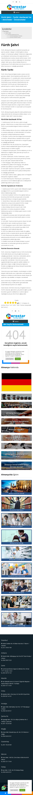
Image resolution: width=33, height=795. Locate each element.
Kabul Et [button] (22, 790)
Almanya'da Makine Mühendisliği (16, 625)
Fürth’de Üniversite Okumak (15, 37)
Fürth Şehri (6, 31)
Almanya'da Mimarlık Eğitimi (16, 592)
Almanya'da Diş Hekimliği (16, 543)
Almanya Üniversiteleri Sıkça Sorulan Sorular (16, 466)
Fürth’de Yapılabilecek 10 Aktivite (16, 36)
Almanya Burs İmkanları (16, 413)
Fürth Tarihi (8, 33)
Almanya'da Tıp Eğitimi (16, 526)
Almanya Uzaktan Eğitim (16, 446)
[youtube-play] (16, 2)
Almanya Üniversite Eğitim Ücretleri (16, 455)
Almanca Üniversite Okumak (16, 493)
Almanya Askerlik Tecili (16, 397)
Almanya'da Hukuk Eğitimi (16, 510)
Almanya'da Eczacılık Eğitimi (16, 559)
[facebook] (13, 2)
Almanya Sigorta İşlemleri (16, 438)
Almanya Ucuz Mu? (16, 430)
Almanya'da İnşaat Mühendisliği (16, 576)
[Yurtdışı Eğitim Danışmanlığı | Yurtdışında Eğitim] (16, 7)
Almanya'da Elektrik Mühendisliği (16, 609)
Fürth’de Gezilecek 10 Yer (13, 34)
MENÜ (17, 12)
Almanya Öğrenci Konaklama (16, 421)
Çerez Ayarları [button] (14, 790)
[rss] (19, 2)
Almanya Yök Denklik (16, 405)
